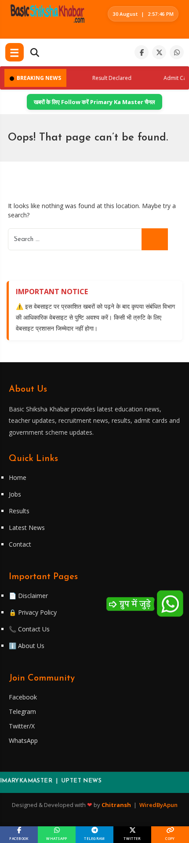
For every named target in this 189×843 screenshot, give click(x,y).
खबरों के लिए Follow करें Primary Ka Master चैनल (94, 102)
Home (17, 477)
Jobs (15, 494)
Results (19, 511)
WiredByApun (158, 805)
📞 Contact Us (29, 629)
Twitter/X (22, 726)
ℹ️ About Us (26, 645)
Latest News (27, 527)
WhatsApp (23, 740)
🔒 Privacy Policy (33, 612)
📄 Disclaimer (28, 595)
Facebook (23, 697)
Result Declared (107, 78)
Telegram (22, 711)
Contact (20, 544)
